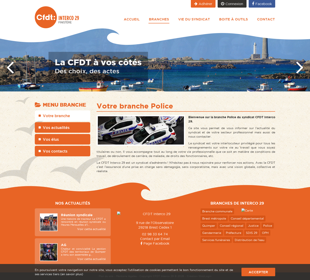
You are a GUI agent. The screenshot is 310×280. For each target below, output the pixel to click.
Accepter (258, 272)
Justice (253, 225)
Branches (159, 19)
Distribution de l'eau (249, 240)
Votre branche (56, 116)
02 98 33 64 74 (155, 234)
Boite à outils (233, 19)
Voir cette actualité (91, 229)
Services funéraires (216, 240)
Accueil (132, 19)
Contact (266, 19)
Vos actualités (56, 127)
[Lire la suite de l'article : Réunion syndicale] (49, 222)
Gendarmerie (211, 232)
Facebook (263, 4)
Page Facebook (155, 243)
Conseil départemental (247, 218)
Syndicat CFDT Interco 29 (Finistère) (57, 17)
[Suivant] (300, 66)
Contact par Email (155, 239)
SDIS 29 (251, 232)
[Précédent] (10, 66)
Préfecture (233, 232)
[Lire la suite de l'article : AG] (49, 252)
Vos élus (51, 139)
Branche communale (217, 211)
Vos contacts (55, 151)
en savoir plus (72, 274)
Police (267, 225)
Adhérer (205, 4)
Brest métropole (214, 218)
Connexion (234, 4)
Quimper (208, 225)
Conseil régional (231, 225)
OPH (265, 232)
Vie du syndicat (194, 19)
